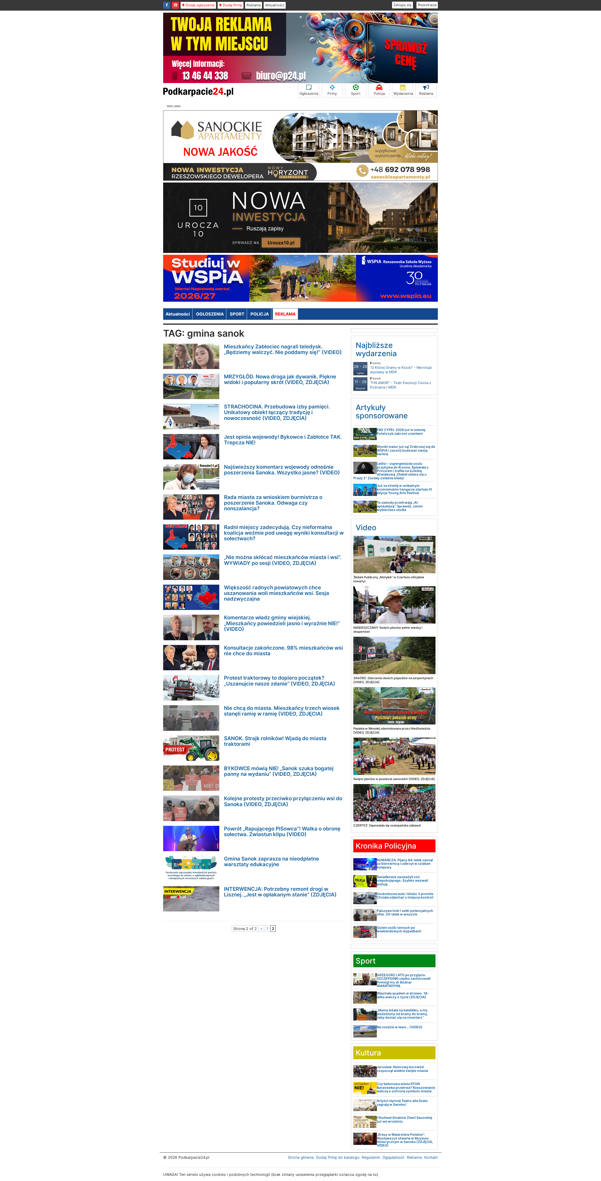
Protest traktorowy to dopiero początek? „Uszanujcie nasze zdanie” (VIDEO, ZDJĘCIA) (279, 680)
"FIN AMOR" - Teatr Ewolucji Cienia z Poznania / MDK (400, 383)
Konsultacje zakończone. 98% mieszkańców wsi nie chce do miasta (283, 650)
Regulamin (371, 1157)
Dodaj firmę (232, 5)
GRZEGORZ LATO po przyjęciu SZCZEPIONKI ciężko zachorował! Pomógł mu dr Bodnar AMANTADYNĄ (404, 980)
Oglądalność (393, 1157)
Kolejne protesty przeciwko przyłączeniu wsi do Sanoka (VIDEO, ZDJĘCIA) (283, 801)
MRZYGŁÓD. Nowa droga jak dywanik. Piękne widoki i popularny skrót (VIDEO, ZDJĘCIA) (280, 379)
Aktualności (274, 5)
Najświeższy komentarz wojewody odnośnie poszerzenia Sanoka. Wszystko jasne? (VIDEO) (282, 470)
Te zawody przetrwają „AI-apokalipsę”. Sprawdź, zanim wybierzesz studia (400, 506)
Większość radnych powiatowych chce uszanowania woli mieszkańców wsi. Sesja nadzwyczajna (276, 593)
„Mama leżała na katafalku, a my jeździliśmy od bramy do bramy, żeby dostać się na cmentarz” (402, 1013)
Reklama (254, 5)
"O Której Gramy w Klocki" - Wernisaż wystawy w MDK (401, 367)
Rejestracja (427, 5)
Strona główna (301, 1157)
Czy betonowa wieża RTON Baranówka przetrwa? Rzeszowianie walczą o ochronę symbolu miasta (406, 1087)
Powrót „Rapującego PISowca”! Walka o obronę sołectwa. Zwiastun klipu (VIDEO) (282, 831)
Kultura (368, 1052)
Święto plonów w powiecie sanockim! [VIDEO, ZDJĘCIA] (394, 779)
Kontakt (431, 1157)
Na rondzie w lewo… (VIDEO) (400, 1027)
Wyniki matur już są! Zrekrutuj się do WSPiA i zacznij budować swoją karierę (406, 450)
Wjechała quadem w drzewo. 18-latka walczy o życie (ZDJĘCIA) (403, 995)
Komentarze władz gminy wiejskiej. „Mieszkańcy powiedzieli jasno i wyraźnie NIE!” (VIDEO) (282, 623)
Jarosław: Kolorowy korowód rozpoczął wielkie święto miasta (402, 1068)
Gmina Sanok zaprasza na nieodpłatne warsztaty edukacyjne (271, 861)
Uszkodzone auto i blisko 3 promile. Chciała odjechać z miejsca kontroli (405, 895)
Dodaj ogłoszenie (200, 5)
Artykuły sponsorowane (382, 411)
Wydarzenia (403, 93)
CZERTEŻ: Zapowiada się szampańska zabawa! (387, 825)
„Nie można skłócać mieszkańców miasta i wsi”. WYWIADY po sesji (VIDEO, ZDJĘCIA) (282, 560)
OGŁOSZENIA (210, 314)
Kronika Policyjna (386, 845)
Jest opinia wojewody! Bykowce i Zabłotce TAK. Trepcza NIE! (283, 440)
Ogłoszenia (309, 93)
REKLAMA (285, 314)
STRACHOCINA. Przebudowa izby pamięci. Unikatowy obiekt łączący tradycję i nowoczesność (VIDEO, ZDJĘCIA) (277, 412)
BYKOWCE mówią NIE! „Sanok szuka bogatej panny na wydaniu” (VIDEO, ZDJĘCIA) (279, 771)
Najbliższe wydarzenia (376, 349)
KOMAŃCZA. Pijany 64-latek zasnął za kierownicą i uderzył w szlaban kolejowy (405, 863)
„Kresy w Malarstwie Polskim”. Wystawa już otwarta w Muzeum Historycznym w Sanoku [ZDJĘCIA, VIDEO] (405, 1139)
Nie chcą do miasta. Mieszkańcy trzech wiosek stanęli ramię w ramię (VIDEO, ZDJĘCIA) (282, 711)
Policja (379, 93)
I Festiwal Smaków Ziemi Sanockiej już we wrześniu (404, 1119)
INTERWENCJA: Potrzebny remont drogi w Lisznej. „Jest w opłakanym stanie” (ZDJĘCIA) (280, 892)
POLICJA (259, 314)
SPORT (237, 314)
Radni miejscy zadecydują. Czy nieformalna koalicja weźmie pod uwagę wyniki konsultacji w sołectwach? (284, 532)
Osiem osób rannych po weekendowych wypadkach (399, 929)
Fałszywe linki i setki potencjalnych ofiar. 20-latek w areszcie (405, 912)
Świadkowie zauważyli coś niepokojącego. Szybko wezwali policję (402, 880)
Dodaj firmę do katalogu (337, 1157)
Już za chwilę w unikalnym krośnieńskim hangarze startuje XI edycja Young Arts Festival (404, 489)
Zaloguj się (402, 5)
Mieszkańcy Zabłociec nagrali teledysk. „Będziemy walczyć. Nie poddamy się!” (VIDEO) (283, 349)
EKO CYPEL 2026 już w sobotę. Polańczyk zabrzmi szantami (401, 431)
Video (366, 527)
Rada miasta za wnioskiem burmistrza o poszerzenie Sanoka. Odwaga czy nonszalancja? (273, 502)
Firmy (332, 93)
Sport (355, 93)
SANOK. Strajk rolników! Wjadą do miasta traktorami (275, 741)
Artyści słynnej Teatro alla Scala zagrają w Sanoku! (402, 1102)
